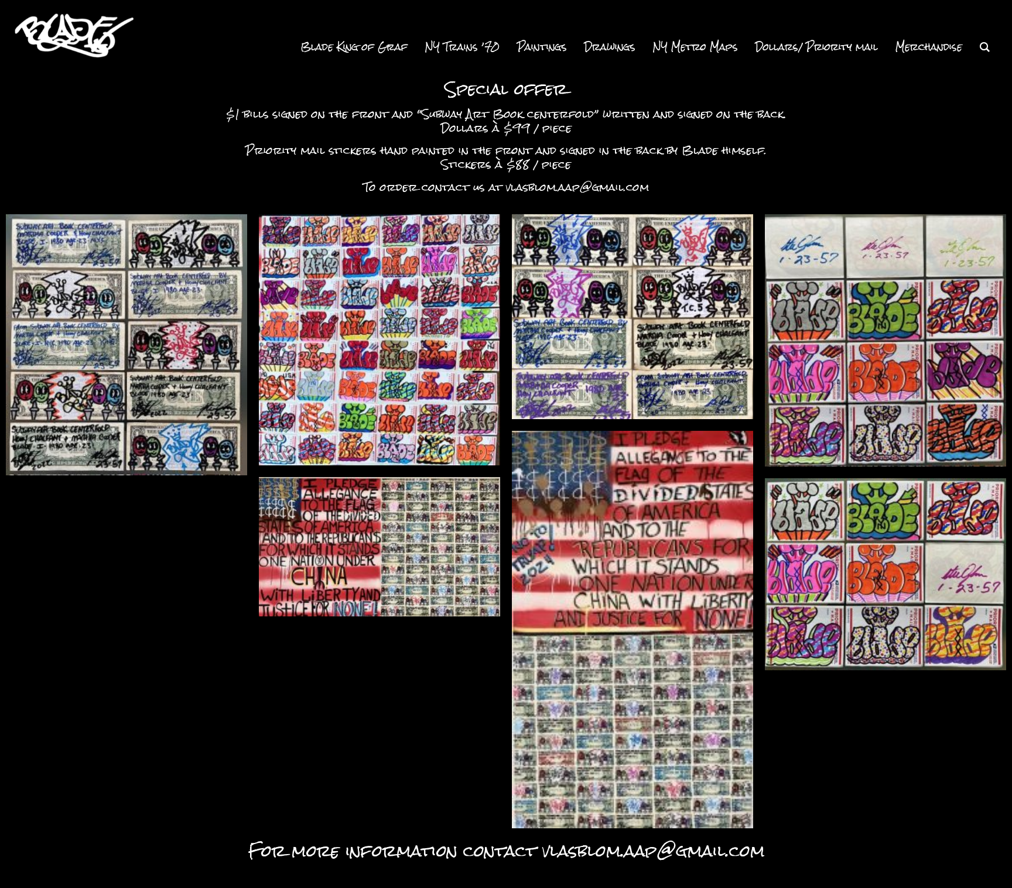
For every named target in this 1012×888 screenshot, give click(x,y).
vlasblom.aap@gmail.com (577, 187)
